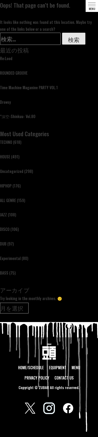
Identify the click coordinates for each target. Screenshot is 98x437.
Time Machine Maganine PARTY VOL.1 (29, 87)
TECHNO (6, 142)
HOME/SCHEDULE (31, 367)
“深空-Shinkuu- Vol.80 (17, 116)
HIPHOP (6, 186)
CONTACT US (64, 378)
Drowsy (5, 102)
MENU (76, 367)
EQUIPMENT (57, 367)
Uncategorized (11, 171)
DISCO (5, 229)
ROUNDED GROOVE (14, 73)
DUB (3, 244)
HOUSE (5, 157)
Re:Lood (6, 58)
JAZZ (3, 215)
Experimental (10, 258)
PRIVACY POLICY (36, 378)
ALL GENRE (8, 200)
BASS (4, 273)
